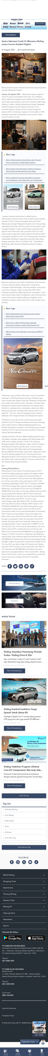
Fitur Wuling (9, 815)
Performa (8, 832)
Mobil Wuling (8, 875)
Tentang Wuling (9, 894)
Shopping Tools (9, 881)
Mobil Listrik (9, 821)
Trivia (7, 826)
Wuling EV (7, 907)
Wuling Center (7, 971)
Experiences (8, 888)
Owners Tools (8, 900)
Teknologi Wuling (11, 809)
